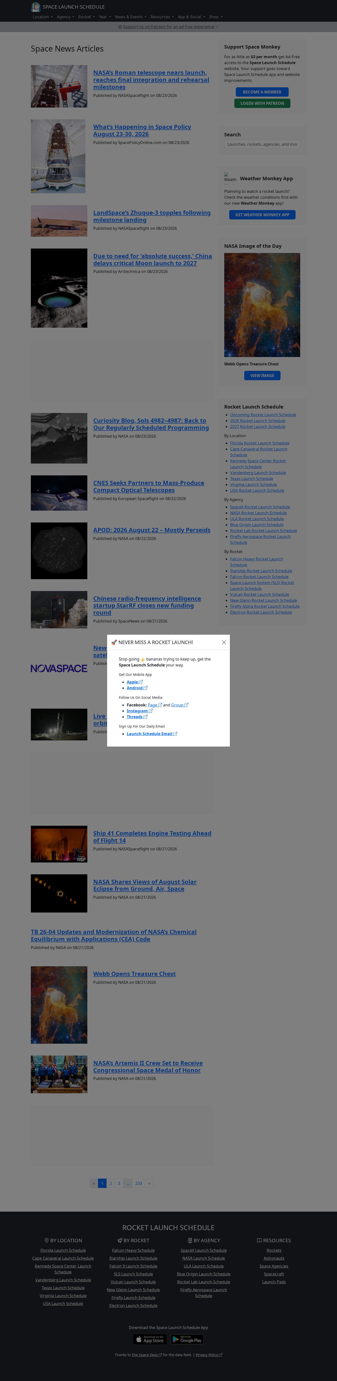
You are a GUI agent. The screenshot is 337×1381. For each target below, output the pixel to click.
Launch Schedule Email (150, 733)
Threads (135, 716)
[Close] (224, 642)
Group (177, 705)
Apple (133, 682)
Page (153, 705)
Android (135, 688)
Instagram (138, 711)
